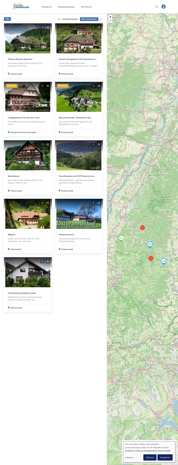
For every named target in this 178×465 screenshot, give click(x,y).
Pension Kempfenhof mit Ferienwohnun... (78, 59)
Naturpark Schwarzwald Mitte (23, 132)
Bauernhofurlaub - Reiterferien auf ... (76, 117)
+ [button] (110, 16)
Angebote (46, 6)
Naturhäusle (13, 176)
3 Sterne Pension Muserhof (20, 59)
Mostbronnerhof (66, 234)
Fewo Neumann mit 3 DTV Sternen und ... (77, 176)
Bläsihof (11, 234)
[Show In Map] (42, 27)
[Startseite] (20, 6)
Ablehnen (150, 457)
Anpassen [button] (129, 457)
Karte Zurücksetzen (89, 19)
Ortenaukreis (15, 249)
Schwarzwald (16, 74)
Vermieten (86, 6)
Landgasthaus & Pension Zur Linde (24, 117)
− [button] (110, 20)
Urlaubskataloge (66, 6)
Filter (7, 19)
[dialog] (149, 451)
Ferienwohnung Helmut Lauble (22, 293)
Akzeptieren (165, 457)
